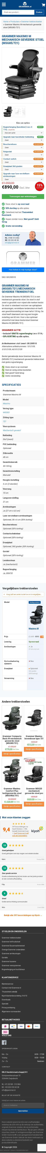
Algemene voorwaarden (11, 1012)
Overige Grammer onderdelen (13, 950)
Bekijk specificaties (12, 754)
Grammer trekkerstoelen (31, 21)
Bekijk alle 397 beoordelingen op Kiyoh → (23, 915)
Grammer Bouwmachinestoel (13, 946)
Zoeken (39, 12)
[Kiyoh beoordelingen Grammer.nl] (37, 829)
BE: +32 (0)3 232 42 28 (10, 1087)
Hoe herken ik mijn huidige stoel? (23, 269)
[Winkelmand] (42, 4)
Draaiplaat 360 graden (12, 166)
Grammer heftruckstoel (11, 942)
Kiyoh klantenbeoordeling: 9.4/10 (14, 996)
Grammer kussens (9, 961)
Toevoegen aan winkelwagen (23, 196)
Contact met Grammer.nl (11, 988)
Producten (14, 21)
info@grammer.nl (12, 243)
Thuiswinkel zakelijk (9, 992)
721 (4, 421)
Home (5, 21)
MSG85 (6, 412)
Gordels (5, 958)
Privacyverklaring (8, 1008)
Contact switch (9, 159)
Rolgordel (7, 152)
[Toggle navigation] (4, 4)
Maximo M (34, 628)
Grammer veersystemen (11, 966)
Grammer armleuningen (11, 954)
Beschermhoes (10, 144)
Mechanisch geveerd (12, 430)
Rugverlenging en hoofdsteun (13, 969)
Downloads (6, 1000)
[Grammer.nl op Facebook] (4, 1042)
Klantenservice (7, 984)
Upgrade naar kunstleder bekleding (18, 137)
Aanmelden (23, 1111)
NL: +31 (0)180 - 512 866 (11, 1084)
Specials (5, 1004)
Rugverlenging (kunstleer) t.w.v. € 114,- (17, 128)
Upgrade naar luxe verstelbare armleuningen (16, 175)
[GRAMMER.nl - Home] (25, 4)
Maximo (6, 403)
